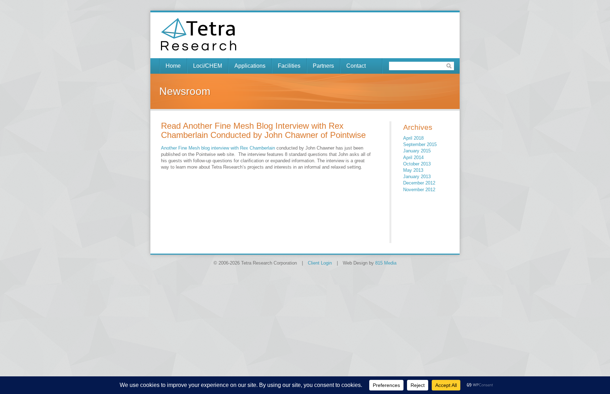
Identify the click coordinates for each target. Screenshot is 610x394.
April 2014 (413, 157)
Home (173, 66)
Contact (356, 66)
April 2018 (413, 138)
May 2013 (413, 170)
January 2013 (417, 176)
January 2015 (417, 150)
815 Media (385, 263)
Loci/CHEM (207, 66)
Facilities (289, 66)
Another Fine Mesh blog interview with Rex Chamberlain (218, 148)
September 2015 (420, 144)
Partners (323, 66)
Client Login (320, 263)
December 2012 (419, 183)
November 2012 (419, 189)
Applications (249, 66)
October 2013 (417, 163)
